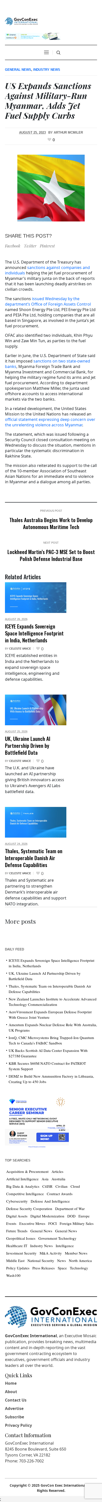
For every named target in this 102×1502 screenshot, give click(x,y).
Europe (84, 1215)
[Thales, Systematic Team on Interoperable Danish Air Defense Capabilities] (35, 822)
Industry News (46, 70)
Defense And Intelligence (50, 1201)
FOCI (52, 1223)
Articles (57, 1171)
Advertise (14, 1408)
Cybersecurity (17, 1201)
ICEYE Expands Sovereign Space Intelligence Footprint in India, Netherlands (34, 633)
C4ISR (47, 1186)
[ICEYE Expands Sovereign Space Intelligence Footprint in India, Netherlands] (35, 597)
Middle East (15, 1260)
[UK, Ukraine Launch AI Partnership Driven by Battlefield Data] (35, 710)
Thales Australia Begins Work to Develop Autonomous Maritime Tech (51, 523)
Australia (58, 1178)
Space (62, 1267)
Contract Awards (60, 1193)
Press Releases (43, 1267)
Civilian (61, 1186)
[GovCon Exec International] (21, 21)
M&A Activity (51, 1253)
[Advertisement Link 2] (37, 1121)
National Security (40, 1260)
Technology (79, 1267)
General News (18, 70)
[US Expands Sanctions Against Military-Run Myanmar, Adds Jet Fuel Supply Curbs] (51, 187)
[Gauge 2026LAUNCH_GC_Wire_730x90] (32, 35)
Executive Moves (32, 1223)
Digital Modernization (47, 1215)
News (61, 1260)
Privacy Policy (18, 1425)
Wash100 (13, 1275)
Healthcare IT (16, 1245)
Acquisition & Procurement (27, 1171)
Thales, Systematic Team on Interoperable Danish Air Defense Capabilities (33, 858)
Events (11, 1223)
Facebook (12, 245)
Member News (76, 1253)
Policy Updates (17, 1267)
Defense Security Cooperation (29, 1208)
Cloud (75, 1186)
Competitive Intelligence (25, 1193)
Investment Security (21, 1253)
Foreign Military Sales (77, 1223)
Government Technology (57, 1238)
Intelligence (65, 1245)
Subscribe (14, 1417)
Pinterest (47, 245)
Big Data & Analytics (22, 1186)
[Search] (58, 52)
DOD (71, 1215)
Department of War (70, 1208)
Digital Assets (16, 1215)
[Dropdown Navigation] (46, 52)
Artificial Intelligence (22, 1178)
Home (11, 1383)
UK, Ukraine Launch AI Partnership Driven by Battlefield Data (27, 745)
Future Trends (16, 1230)
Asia (45, 1178)
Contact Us (15, 1400)
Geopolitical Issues (20, 1238)
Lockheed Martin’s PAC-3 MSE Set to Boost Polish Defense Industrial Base (51, 555)
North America (80, 1260)
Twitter (30, 245)
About (11, 1391)
